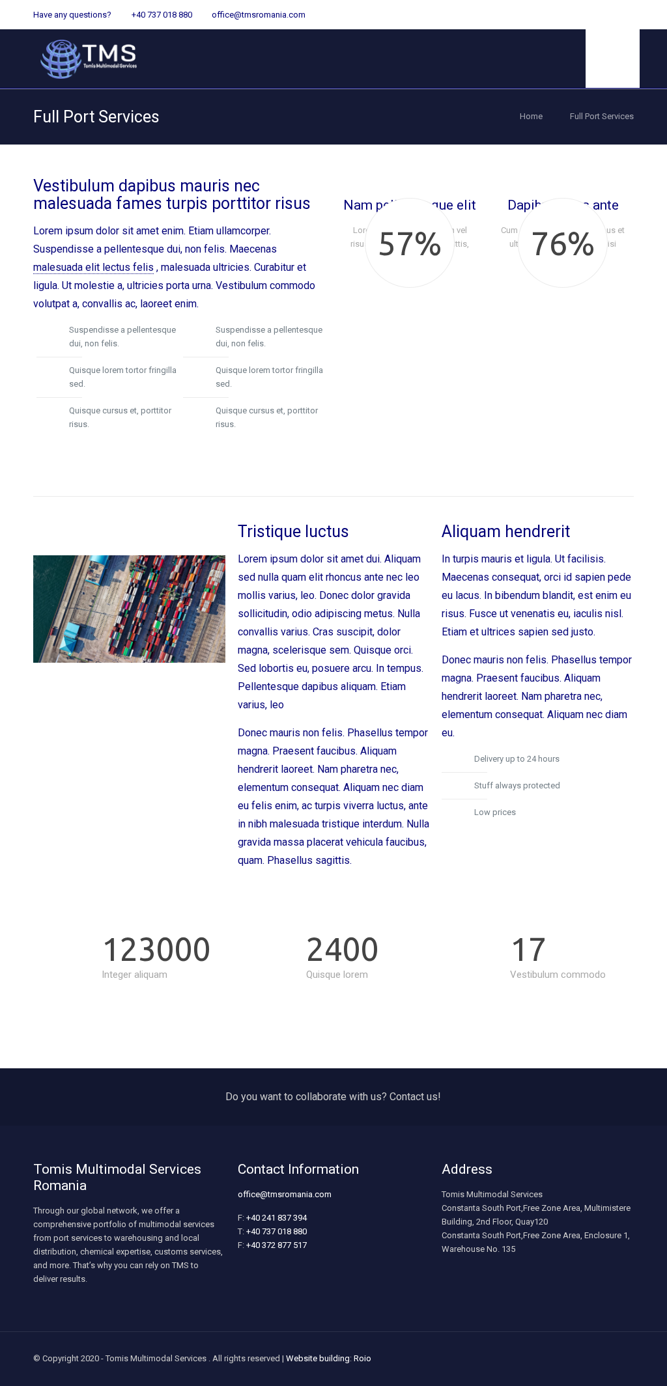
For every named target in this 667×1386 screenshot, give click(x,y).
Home (531, 116)
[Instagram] (627, 14)
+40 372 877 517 (276, 1245)
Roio (362, 1358)
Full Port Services (602, 116)
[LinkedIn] (609, 14)
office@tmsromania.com (258, 15)
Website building (318, 1358)
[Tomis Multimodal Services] (88, 58)
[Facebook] (592, 14)
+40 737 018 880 (162, 15)
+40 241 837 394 (276, 1218)
